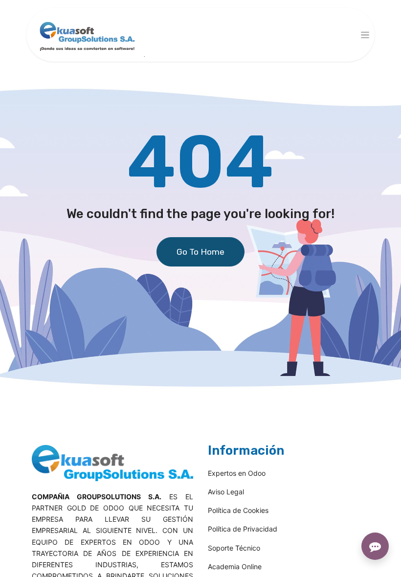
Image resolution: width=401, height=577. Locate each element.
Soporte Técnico (234, 548)
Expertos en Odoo (237, 473)
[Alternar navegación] (365, 34)
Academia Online (235, 566)
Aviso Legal (226, 492)
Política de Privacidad (242, 529)
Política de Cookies (238, 510)
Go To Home (200, 252)
